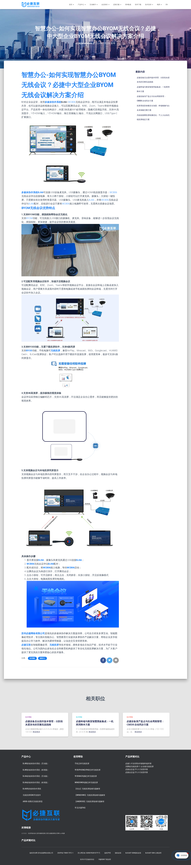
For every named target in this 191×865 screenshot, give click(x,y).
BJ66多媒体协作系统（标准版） (36, 782)
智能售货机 (42, 833)
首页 (71, 4)
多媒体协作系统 (53, 102)
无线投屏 (54, 644)
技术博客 (32, 658)
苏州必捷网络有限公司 (33, 633)
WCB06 (72, 102)
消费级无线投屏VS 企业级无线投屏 (139, 766)
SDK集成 (128, 4)
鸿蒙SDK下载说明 (104, 859)
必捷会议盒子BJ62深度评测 (136, 769)
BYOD (29, 350)
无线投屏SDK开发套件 (32, 795)
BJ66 (91, 199)
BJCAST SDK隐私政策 (133, 853)
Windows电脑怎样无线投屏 (86, 782)
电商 (158, 4)
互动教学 (93, 4)
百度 (47, 833)
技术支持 (148, 4)
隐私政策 (118, 853)
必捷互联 (26, 644)
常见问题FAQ (80, 808)
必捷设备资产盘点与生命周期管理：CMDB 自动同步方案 (145, 723)
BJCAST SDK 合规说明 (153, 853)
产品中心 (81, 4)
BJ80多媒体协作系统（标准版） (36, 770)
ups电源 (62, 833)
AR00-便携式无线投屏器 (32, 801)
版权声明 (107, 853)
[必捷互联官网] (30, 4)
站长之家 (36, 833)
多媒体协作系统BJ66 (32, 192)
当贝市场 (30, 833)
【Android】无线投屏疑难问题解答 (89, 801)
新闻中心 (42, 658)
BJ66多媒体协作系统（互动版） (36, 776)
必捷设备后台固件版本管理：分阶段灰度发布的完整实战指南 (44, 723)
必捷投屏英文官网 (54, 833)
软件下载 (138, 4)
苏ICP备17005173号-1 (65, 853)
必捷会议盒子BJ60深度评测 (136, 772)
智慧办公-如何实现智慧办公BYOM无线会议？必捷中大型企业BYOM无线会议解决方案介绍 (68, 85)
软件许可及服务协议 (87, 859)
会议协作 (104, 4)
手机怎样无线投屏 (82, 763)
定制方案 (116, 4)
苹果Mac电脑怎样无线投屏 (86, 776)
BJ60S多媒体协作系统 (32, 789)
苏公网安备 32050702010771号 (89, 853)
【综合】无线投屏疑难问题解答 (87, 789)
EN (167, 4)
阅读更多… (37, 732)
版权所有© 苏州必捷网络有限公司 (41, 853)
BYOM (29, 218)
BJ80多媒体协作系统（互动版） (36, 763)
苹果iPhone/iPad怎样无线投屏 (87, 770)
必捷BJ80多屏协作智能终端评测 (138, 763)
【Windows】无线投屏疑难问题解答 (90, 795)
